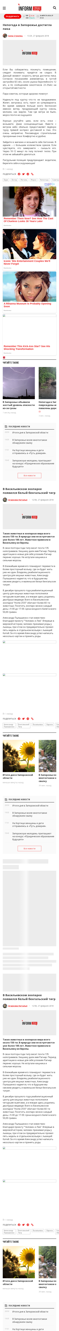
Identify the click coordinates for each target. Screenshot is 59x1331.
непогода (44, 179)
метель (24, 179)
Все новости (29, 475)
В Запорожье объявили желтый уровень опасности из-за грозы (19, 405)
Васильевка (38, 724)
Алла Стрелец (15, 35)
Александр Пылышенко (9, 725)
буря (6, 179)
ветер (14, 179)
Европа (50, 724)
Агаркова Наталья (17, 499)
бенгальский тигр (23, 725)
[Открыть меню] (4, 8)
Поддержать (12, 16)
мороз (33, 179)
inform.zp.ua (20, 1296)
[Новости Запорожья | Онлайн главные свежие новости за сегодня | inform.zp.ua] (29, 8)
